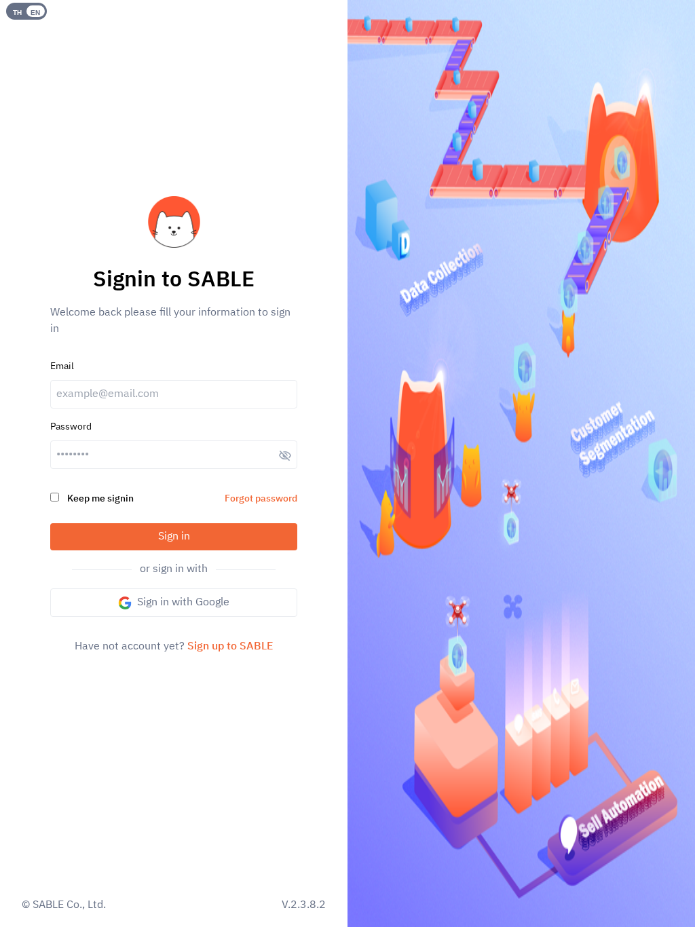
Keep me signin (100, 498)
